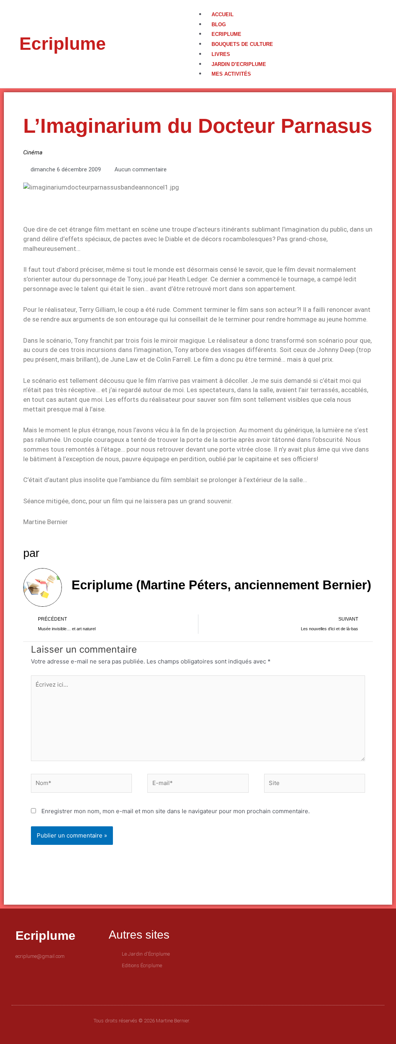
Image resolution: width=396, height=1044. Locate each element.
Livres (221, 54)
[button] (287, 5)
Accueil (223, 14)
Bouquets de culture (242, 44)
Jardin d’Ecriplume (239, 64)
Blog (219, 24)
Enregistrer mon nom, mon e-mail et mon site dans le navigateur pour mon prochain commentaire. (175, 811)
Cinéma (33, 152)
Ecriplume (62, 44)
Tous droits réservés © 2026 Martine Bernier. (142, 1021)
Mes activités (231, 74)
